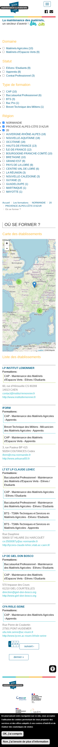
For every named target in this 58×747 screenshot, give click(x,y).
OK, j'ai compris (12, 733)
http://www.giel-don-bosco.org (19, 595)
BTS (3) (15, 99)
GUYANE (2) (18, 180)
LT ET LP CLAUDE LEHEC (18, 469)
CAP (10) (15, 91)
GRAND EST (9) (20, 161)
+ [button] (7, 243)
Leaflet (40, 350)
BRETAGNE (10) (19, 157)
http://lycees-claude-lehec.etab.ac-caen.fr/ (26, 545)
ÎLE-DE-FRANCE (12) (22, 149)
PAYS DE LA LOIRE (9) (24, 165)
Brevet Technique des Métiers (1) (29, 106)
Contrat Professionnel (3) (25, 75)
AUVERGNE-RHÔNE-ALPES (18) (29, 134)
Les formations (20, 202)
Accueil (6, 202)
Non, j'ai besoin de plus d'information (25, 741)
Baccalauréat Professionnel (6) (28, 95)
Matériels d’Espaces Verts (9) (27, 52)
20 (50, 202)
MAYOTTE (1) (18, 191)
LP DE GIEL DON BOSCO (17, 556)
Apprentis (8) (18, 71)
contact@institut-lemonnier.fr (18, 393)
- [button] (7, 248)
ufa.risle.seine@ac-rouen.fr (17, 632)
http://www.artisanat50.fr (16, 458)
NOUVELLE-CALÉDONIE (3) (27, 176)
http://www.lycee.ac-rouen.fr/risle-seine (24, 635)
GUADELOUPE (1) (21, 184)
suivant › (29, 646)
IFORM (6, 408)
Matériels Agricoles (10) (23, 48)
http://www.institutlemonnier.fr (19, 397)
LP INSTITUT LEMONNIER (18, 368)
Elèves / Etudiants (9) (22, 68)
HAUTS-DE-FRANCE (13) (25, 145)
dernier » (19, 657)
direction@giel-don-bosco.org (19, 592)
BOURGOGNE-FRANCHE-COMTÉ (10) (29, 154)
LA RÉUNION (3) (20, 172)
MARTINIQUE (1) (20, 188)
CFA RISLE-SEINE (13, 606)
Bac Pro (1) (17, 103)
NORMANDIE (39, 202)
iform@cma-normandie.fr (16, 455)
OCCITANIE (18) (19, 142)
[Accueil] (14, 7)
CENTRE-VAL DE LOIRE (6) (27, 168)
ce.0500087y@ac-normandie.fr (20, 541)
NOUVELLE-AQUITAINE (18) (27, 138)
